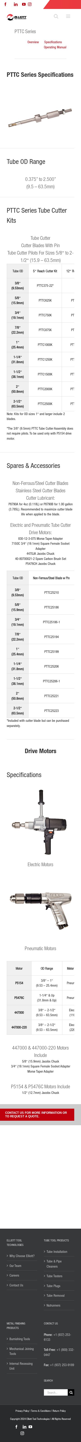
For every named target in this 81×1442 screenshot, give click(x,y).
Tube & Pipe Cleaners (54, 1263)
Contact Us (16, 1285)
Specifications (53, 42)
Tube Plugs (53, 1286)
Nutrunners (53, 1305)
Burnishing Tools (19, 1339)
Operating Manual (55, 47)
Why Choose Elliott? (22, 1256)
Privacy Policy (22, 1410)
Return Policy (59, 1410)
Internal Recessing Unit (21, 1366)
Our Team (15, 1266)
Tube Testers (54, 1276)
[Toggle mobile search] (56, 16)
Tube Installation (57, 1251)
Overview (33, 42)
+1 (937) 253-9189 (62, 1365)
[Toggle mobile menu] (68, 16)
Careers (14, 1275)
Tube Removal (56, 1295)
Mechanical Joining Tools (21, 1351)
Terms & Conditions (41, 1410)
